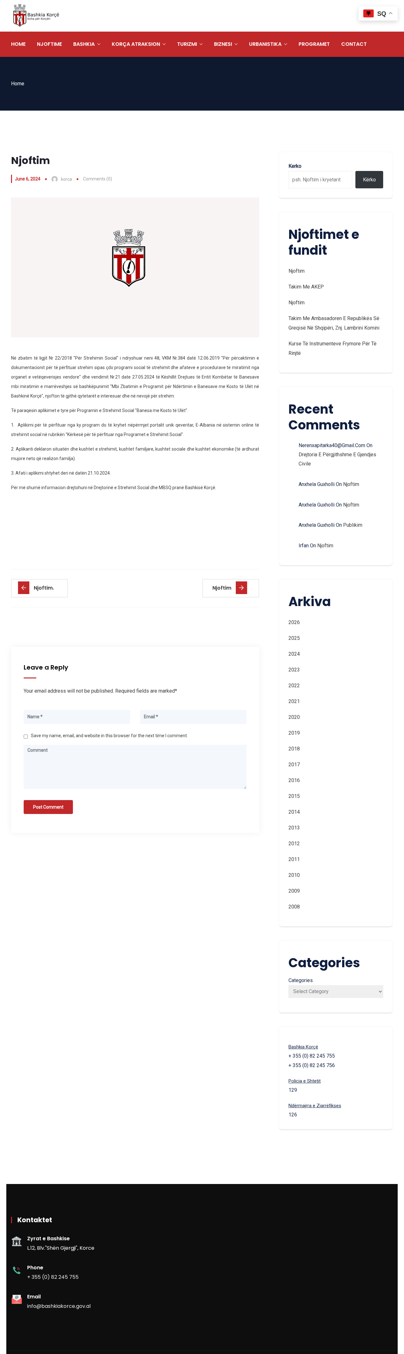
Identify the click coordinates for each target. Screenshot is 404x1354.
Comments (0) (97, 178)
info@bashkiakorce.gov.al (59, 1306)
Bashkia (84, 44)
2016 (294, 780)
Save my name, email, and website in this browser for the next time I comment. (109, 735)
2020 (294, 717)
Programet (314, 44)
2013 (294, 828)
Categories (300, 980)
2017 (294, 765)
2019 (294, 733)
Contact (354, 44)
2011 (294, 859)
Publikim (352, 525)
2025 (294, 638)
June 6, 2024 (27, 178)
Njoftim (296, 271)
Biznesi (223, 44)
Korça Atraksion (136, 44)
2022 (294, 686)
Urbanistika (265, 44)
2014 (294, 812)
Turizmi (187, 44)
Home (18, 44)
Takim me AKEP (306, 287)
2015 (294, 796)
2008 (294, 907)
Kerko (294, 166)
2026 (294, 622)
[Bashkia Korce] (36, 16)
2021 (294, 701)
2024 (294, 654)
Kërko (369, 180)
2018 (294, 749)
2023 (294, 670)
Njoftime (49, 44)
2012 (294, 844)
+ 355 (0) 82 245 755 (53, 1277)
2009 (294, 891)
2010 (294, 875)
